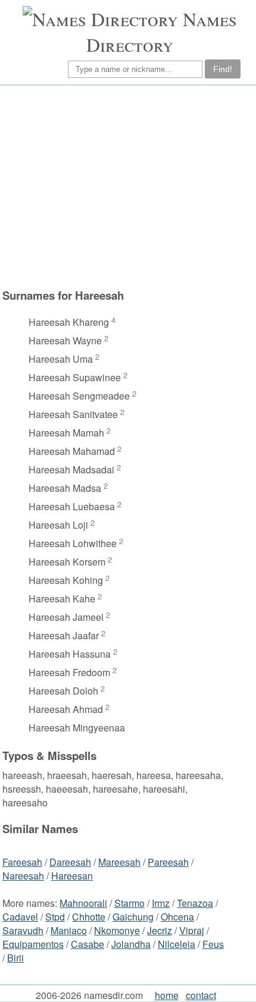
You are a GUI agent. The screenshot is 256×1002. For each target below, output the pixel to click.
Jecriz (159, 930)
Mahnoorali (83, 903)
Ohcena (177, 917)
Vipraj (191, 930)
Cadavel (20, 917)
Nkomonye (117, 930)
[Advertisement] (126, 186)
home (167, 995)
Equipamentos (33, 944)
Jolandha (131, 944)
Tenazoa (195, 903)
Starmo (129, 903)
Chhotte (88, 917)
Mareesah (119, 862)
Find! (222, 69)
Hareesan (72, 875)
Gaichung (133, 917)
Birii (15, 958)
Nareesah (23, 875)
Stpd (55, 917)
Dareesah (70, 862)
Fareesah (22, 862)
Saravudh (22, 930)
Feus (213, 944)
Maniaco (69, 930)
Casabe (87, 944)
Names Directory (161, 31)
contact (201, 995)
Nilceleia (176, 944)
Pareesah (168, 862)
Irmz (161, 903)
